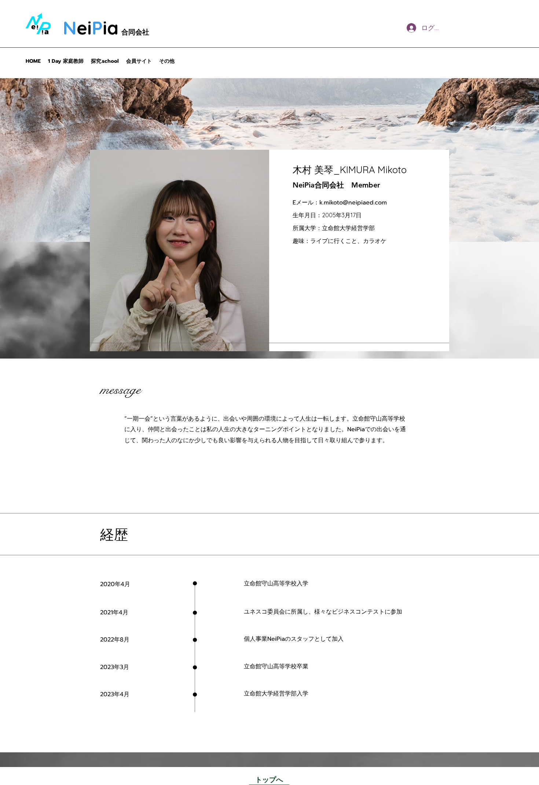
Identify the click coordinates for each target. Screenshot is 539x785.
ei (84, 27)
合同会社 (135, 32)
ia (110, 27)
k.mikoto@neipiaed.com (353, 202)
